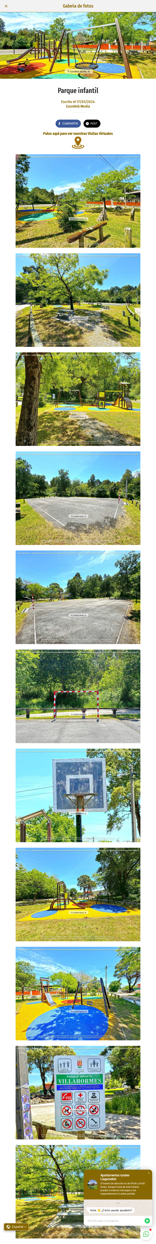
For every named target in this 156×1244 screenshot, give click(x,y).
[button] (149, 1173)
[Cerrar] (6, 6)
